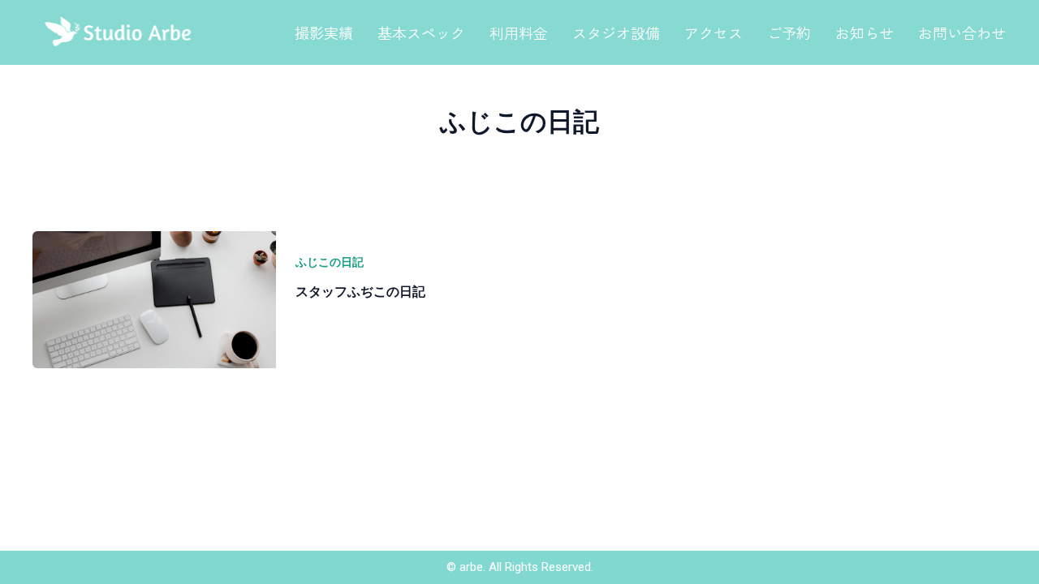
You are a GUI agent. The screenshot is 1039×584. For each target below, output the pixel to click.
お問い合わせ (962, 32)
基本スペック (421, 32)
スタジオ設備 (616, 32)
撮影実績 (324, 32)
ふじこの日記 (329, 261)
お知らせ (864, 32)
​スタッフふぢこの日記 (360, 291)
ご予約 (789, 32)
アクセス (713, 32)
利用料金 (518, 32)
